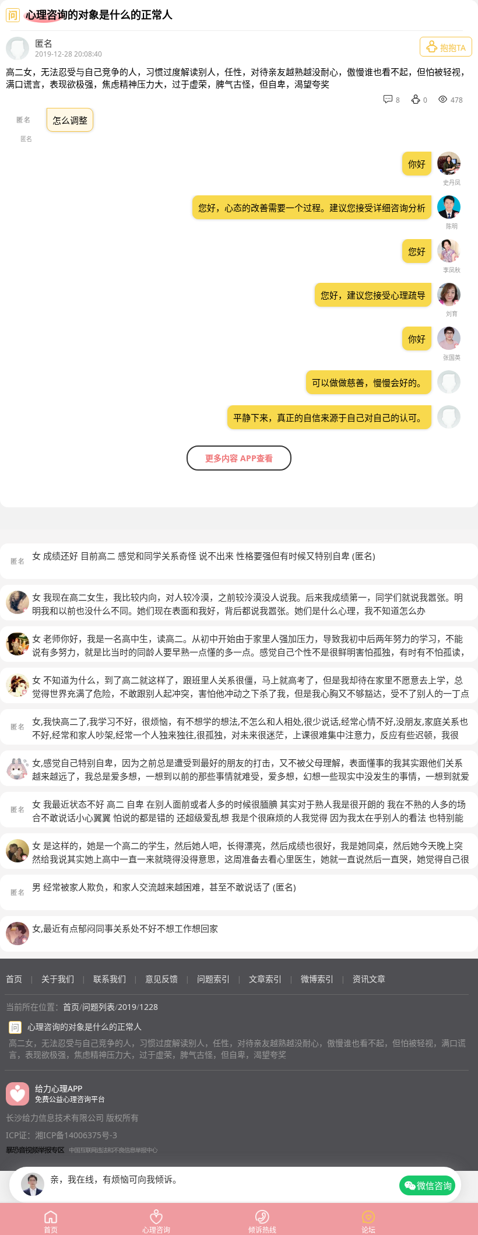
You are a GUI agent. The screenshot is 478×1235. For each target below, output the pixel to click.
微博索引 (317, 978)
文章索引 (265, 978)
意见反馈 (161, 978)
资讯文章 (369, 978)
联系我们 (109, 978)
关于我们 (57, 978)
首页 (14, 978)
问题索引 (213, 978)
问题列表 (98, 1006)
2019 (127, 1006)
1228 (148, 1006)
